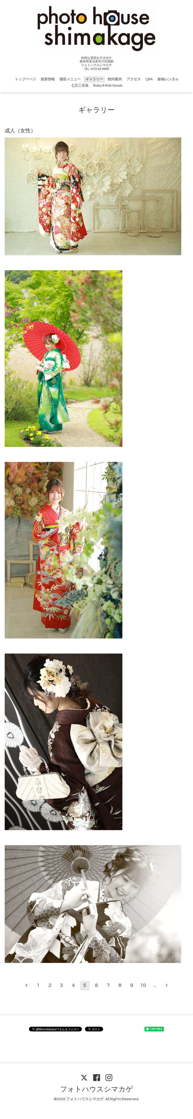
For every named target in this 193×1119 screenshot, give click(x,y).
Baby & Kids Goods (107, 85)
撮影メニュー (70, 79)
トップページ (25, 79)
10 (143, 985)
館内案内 (115, 79)
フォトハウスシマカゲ (96, 1089)
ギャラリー (94, 79)
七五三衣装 (80, 85)
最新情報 (48, 79)
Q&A (149, 79)
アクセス (134, 79)
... (154, 985)
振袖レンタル (168, 79)
